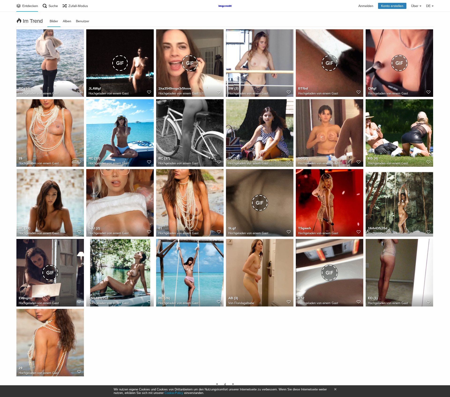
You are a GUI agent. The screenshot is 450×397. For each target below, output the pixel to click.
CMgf (372, 88)
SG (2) (303, 158)
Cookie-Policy (174, 393)
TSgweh (304, 228)
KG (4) (373, 158)
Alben (67, 21)
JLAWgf (95, 88)
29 (20, 368)
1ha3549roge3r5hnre (174, 88)
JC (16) (234, 158)
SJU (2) (94, 228)
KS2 (301, 298)
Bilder (54, 21)
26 (20, 158)
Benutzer (82, 21)
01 (160, 228)
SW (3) (233, 88)
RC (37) (164, 158)
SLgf (232, 228)
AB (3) (233, 298)
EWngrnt (26, 298)
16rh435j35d (377, 228)
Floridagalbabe (244, 303)
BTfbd (303, 88)
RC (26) (164, 298)
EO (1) (373, 298)
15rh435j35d (98, 298)
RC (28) (24, 228)
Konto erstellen (392, 6)
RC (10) (24, 88)
